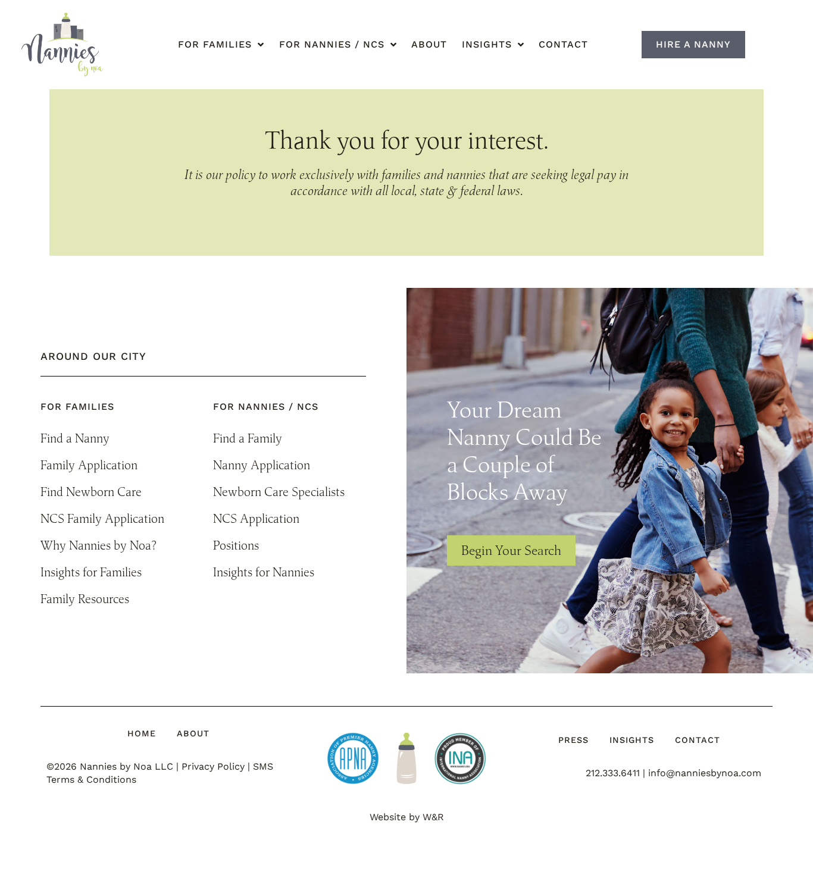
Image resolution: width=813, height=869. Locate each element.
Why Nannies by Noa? (98, 545)
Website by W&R (407, 817)
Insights (631, 740)
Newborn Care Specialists (279, 492)
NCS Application (256, 518)
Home (141, 733)
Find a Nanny (75, 438)
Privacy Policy (213, 766)
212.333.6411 (613, 773)
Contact (563, 44)
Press (573, 740)
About (429, 44)
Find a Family (247, 438)
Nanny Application (261, 465)
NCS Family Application (102, 518)
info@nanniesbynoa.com (704, 773)
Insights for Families (91, 572)
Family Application (88, 465)
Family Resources (84, 599)
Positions (236, 545)
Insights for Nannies (263, 572)
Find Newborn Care (91, 492)
